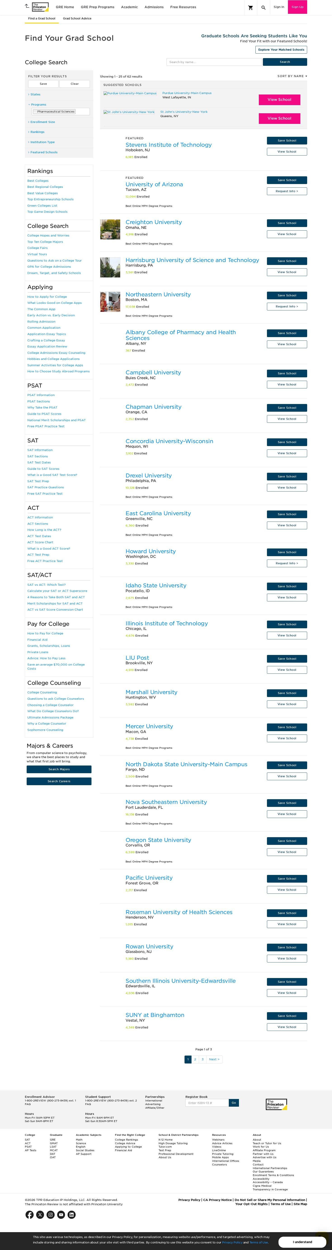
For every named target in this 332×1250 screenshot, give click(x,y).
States (35, 94)
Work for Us (261, 1146)
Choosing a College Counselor (50, 705)
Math (79, 1139)
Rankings (37, 132)
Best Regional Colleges (45, 187)
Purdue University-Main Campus (187, 93)
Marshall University (152, 692)
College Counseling (42, 692)
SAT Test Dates (39, 462)
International (153, 1100)
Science (81, 1143)
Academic (129, 7)
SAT (27, 1139)
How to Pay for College (45, 633)
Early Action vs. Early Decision (51, 315)
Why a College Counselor (46, 723)
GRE (53, 1139)
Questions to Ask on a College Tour (54, 260)
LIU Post (137, 658)
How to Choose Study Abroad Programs (58, 371)
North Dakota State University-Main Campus (187, 764)
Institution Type (42, 142)
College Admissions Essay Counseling (56, 352)
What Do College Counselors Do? (53, 711)
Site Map (300, 1204)
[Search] (263, 7)
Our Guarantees (263, 1171)
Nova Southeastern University (166, 802)
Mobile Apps (220, 1157)
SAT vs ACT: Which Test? (46, 584)
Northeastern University (158, 294)
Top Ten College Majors (45, 241)
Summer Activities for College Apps (55, 365)
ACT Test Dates (39, 536)
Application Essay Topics (46, 334)
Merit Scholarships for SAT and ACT (55, 603)
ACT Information (40, 517)
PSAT (28, 1146)
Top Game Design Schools (47, 211)
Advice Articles (222, 1143)
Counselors (219, 1164)
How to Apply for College (47, 296)
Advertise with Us (264, 1157)
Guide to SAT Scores (43, 468)
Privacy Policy (232, 1242)
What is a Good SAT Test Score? (52, 475)
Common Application (43, 327)
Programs (38, 104)
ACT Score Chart (40, 542)
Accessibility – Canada (268, 1182)
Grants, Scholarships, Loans (48, 645)
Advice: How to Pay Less (46, 658)
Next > (214, 1059)
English (80, 1146)
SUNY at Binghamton (155, 1015)
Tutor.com (165, 1146)
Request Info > (287, 191)
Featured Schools (44, 152)
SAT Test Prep (38, 481)
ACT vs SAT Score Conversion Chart (55, 609)
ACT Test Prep (38, 554)
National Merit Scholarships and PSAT (56, 420)
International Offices (225, 1161)
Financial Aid (37, 639)
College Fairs (37, 248)
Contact (258, 1164)
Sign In (279, 7)
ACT (27, 1143)
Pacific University (149, 877)
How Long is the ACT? (44, 530)
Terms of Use (258, 1242)
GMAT (54, 1143)
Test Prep (165, 1150)
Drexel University (149, 475)
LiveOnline (219, 1150)
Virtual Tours (37, 254)
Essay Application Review (47, 346)
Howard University (151, 551)
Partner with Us (263, 1153)
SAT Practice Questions (45, 487)
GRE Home (65, 7)
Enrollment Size (42, 122)
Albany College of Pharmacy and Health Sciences (181, 335)
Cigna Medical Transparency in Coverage (270, 1187)
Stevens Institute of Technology (169, 145)
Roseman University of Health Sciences (179, 912)
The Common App (41, 309)
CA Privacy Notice (217, 1200)
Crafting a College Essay (46, 340)
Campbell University (153, 372)
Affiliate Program (264, 1150)
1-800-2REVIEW (50, 1100)
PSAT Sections (38, 401)
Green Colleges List (42, 205)
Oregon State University (158, 840)
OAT (53, 1157)
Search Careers (59, 781)
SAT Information (40, 450)
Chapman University (153, 407)
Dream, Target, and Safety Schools (54, 273)
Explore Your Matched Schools (281, 49)
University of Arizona (154, 184)
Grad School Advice (77, 18)
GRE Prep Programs (97, 7)
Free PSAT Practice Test (46, 426)
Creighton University (154, 222)
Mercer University (149, 726)
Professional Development (176, 1153)
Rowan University (149, 946)
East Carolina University (158, 513)
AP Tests (30, 1150)
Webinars (218, 1139)
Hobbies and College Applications (53, 359)
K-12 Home (166, 1139)
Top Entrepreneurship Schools (50, 199)
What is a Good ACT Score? (48, 548)
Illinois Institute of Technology (167, 623)
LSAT (53, 1146)
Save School (287, 140)
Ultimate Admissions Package (50, 717)
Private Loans (37, 652)
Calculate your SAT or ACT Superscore (57, 591)
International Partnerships (270, 1168)
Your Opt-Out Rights (251, 1204)
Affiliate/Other (154, 1107)
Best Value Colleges (42, 193)
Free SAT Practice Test (45, 493)
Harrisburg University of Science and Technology (192, 260)
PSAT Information (41, 395)
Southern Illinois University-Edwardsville (181, 981)
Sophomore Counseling (45, 730)
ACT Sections (37, 523)
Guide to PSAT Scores (44, 414)
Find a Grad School (41, 18)
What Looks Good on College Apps (54, 303)
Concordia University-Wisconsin (169, 441)
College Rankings (126, 1139)
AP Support (83, 1153)
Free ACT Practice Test (45, 561)
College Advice (125, 1143)
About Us (165, 1157)
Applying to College (128, 1146)
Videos (216, 1146)
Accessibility (261, 1178)
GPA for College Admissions (49, 266)
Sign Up (298, 7)
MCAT (54, 1150)
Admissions (154, 7)
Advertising (153, 1104)
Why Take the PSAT (42, 407)
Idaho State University (156, 585)
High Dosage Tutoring (173, 1143)
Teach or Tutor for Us (267, 1143)
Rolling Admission (41, 321)
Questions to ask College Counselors (55, 698)
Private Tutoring (223, 1153)
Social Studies (85, 1150)
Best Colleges (38, 180)
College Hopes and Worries (48, 235)
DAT (52, 1153)
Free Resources (183, 7)
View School (279, 99)
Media (257, 1161)
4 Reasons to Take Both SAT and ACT (56, 597)
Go (234, 1102)
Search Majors (59, 769)
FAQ (28, 1104)
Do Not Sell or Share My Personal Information (270, 1200)
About (257, 1139)
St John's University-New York (184, 111)
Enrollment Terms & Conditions (273, 1175)
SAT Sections (37, 456)
